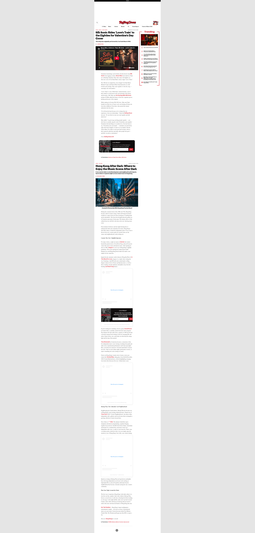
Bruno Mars (119, 75)
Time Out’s (104, 414)
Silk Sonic (124, 157)
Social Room (128, 328)
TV (128, 26)
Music (109, 26)
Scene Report (135, 26)
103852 (110, 521)
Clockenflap (110, 357)
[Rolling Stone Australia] (127, 23)
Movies (123, 26)
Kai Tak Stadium (106, 507)
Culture (116, 26)
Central (122, 242)
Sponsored (126, 521)
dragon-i (110, 247)
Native (113, 521)
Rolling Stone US (109, 136)
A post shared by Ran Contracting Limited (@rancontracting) (117, 324)
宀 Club (111, 421)
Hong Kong (109, 518)
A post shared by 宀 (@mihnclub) (117, 474)
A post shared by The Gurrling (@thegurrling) (116, 402)
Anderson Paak (111, 157)
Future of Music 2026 (147, 26)
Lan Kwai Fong (109, 266)
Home (97, 163)
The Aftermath (105, 342)
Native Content (119, 521)
